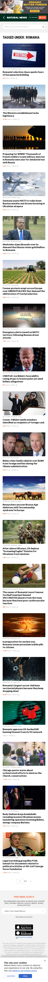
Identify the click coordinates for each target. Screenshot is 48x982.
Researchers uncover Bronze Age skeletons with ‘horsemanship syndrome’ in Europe (20, 507)
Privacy (13, 945)
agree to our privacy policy (24, 970)
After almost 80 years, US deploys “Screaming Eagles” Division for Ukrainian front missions (21, 551)
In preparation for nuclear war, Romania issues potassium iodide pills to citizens (23, 644)
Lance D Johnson (18, 589)
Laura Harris (17, 373)
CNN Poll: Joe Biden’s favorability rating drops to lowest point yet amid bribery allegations (23, 379)
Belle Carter (16, 197)
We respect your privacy (24, 917)
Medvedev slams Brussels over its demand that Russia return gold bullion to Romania (24, 247)
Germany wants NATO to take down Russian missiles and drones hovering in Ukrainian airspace (24, 203)
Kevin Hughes (17, 151)
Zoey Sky (15, 285)
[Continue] (43, 911)
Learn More (11, 976)
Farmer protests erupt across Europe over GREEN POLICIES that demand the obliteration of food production (24, 291)
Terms (19, 945)
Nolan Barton (17, 767)
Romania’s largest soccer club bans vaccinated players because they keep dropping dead (23, 688)
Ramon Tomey (17, 69)
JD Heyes (16, 457)
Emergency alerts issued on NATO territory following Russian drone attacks (21, 335)
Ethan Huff (16, 638)
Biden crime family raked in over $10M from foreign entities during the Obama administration (23, 463)
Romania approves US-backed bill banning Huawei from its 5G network (22, 730)
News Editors (17, 110)
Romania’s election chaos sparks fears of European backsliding (23, 73)
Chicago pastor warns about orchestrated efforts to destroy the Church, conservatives (22, 773)
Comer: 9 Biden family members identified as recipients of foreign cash (23, 421)
